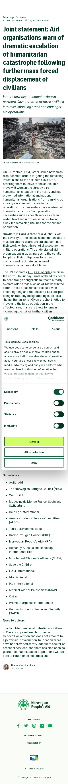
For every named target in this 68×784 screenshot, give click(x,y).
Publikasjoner (33, 742)
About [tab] (56, 328)
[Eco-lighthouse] (34, 758)
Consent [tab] (12, 328)
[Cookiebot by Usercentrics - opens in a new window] (48, 318)
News (23, 17)
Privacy (40, 768)
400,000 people (39, 272)
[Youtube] (50, 726)
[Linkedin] (42, 726)
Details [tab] (34, 328)
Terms (30, 768)
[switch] (58, 403)
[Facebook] (18, 726)
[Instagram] (34, 726)
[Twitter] (26, 726)
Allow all (34, 441)
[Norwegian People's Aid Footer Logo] (34, 705)
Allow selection (34, 452)
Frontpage (8, 17)
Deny (34, 462)
